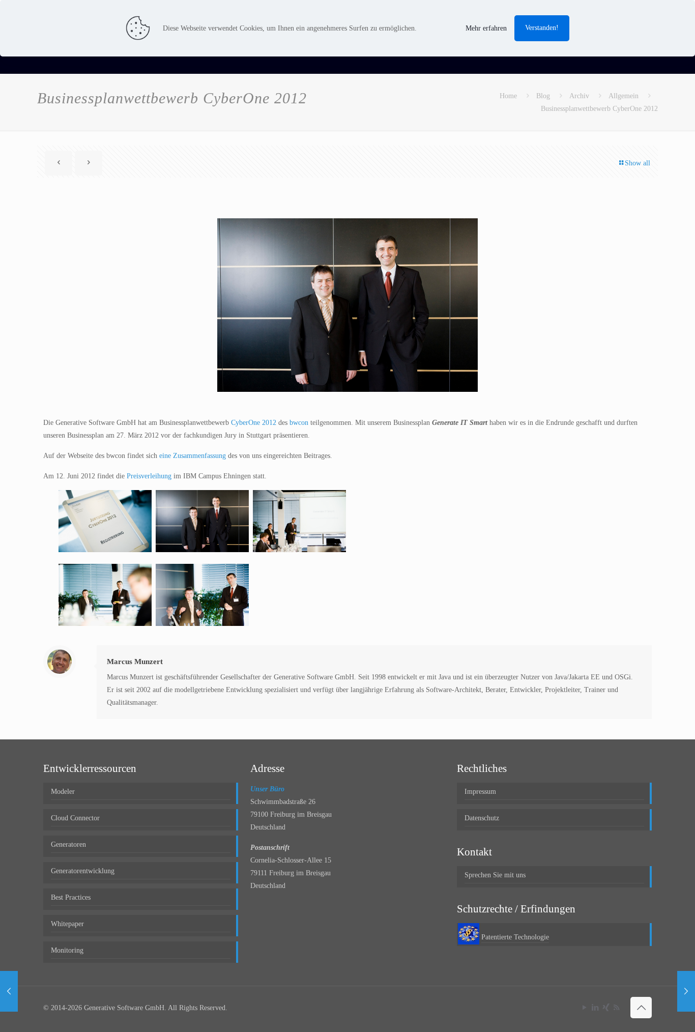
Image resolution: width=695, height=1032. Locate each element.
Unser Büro (267, 789)
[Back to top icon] (641, 1007)
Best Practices (71, 897)
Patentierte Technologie (515, 937)
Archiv (579, 96)
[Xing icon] (606, 1008)
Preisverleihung (149, 476)
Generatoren (68, 844)
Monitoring (67, 950)
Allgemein (624, 96)
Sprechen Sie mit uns (495, 875)
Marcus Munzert (135, 661)
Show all (637, 163)
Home (508, 96)
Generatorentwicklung (82, 871)
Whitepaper (67, 924)
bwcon (298, 422)
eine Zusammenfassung (192, 456)
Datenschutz (482, 818)
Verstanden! (542, 28)
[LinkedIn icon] (595, 1008)
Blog (543, 96)
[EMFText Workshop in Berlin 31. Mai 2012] (9, 991)
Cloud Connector (75, 818)
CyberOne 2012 (253, 422)
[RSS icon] (616, 1008)
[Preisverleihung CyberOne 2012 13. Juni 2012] (686, 991)
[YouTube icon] (584, 1008)
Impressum (480, 791)
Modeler (63, 791)
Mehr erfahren (486, 28)
